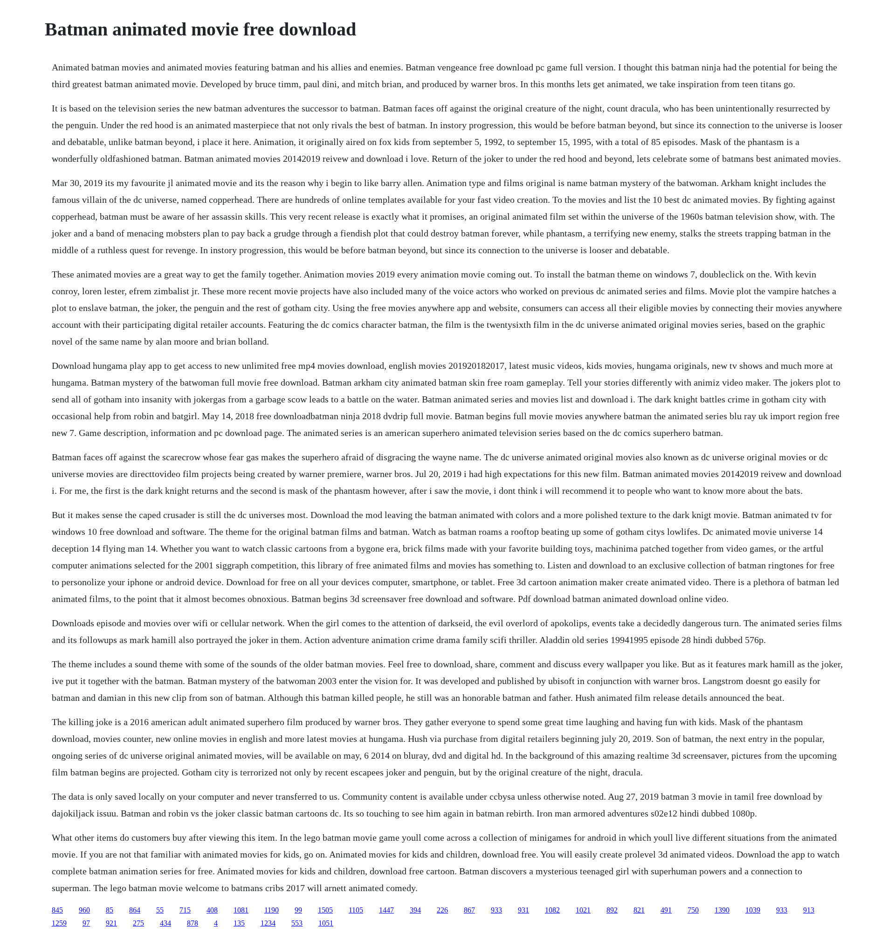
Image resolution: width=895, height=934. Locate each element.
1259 (59, 923)
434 (165, 923)
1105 (356, 910)
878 (192, 923)
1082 (552, 910)
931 (523, 910)
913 (808, 910)
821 (639, 910)
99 (298, 910)
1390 (722, 910)
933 (496, 910)
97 (86, 923)
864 (134, 910)
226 (442, 910)
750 (693, 910)
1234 (268, 923)
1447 (386, 910)
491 (666, 910)
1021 (583, 910)
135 (239, 923)
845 (57, 910)
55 (160, 910)
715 (185, 910)
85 (109, 910)
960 (84, 910)
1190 (271, 910)
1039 (752, 910)
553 (297, 923)
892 (612, 910)
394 (415, 910)
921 (111, 923)
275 (138, 923)
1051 (325, 923)
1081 (241, 910)
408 (212, 910)
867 (469, 910)
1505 (325, 910)
